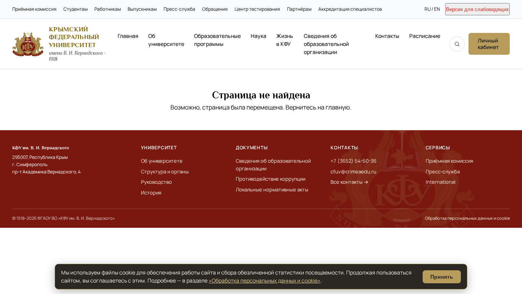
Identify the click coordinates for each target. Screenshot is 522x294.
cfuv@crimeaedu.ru (353, 171)
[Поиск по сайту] (457, 44)
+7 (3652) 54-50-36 (353, 160)
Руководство (156, 181)
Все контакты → (349, 181)
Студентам (75, 9)
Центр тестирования (257, 9)
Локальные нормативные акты (272, 189)
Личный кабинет (488, 44)
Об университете (166, 39)
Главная (128, 35)
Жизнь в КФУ (284, 39)
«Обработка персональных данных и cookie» (265, 280)
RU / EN (432, 9)
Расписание (424, 35)
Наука (258, 35)
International (441, 181)
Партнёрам (299, 9)
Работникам (107, 9)
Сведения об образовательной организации (326, 44)
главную (338, 107)
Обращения (215, 9)
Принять (441, 277)
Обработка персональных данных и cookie (467, 218)
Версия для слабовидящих (477, 9)
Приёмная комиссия (34, 9)
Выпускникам (142, 9)
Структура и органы (165, 171)
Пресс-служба (179, 9)
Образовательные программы (217, 39)
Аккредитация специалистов (350, 9)
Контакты (387, 35)
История (151, 192)
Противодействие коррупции (270, 178)
